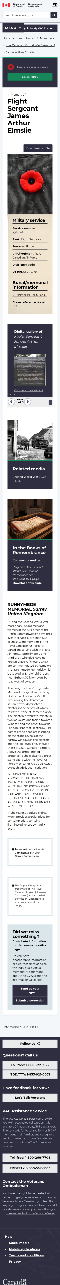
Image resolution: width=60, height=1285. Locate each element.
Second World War (25, 476)
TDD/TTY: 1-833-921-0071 (30, 1074)
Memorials (47, 38)
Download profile (38, 148)
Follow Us (35, 1045)
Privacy (15, 1261)
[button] (11, 401)
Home (7, 38)
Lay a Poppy (30, 76)
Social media (19, 1243)
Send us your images (30, 990)
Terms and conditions (26, 1255)
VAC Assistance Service (22, 1118)
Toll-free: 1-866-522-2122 (30, 1065)
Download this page (27, 583)
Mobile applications (24, 1249)
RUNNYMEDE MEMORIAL (29, 295)
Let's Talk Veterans (30, 1098)
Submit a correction (30, 1000)
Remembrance (26, 38)
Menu (11, 28)
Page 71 (18, 567)
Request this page (26, 579)
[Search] (54, 15)
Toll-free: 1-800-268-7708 (30, 1157)
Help (8, 1236)
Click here (35, 898)
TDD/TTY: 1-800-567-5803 (30, 1168)
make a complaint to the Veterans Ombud (30, 1213)
